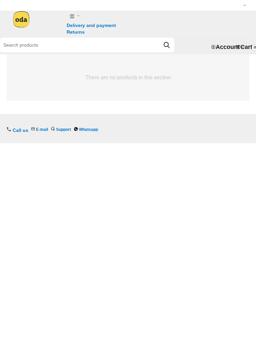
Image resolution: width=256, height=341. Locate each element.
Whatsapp (88, 129)
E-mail (42, 129)
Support (63, 129)
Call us (20, 130)
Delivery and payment (91, 25)
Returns (76, 32)
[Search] (167, 45)
